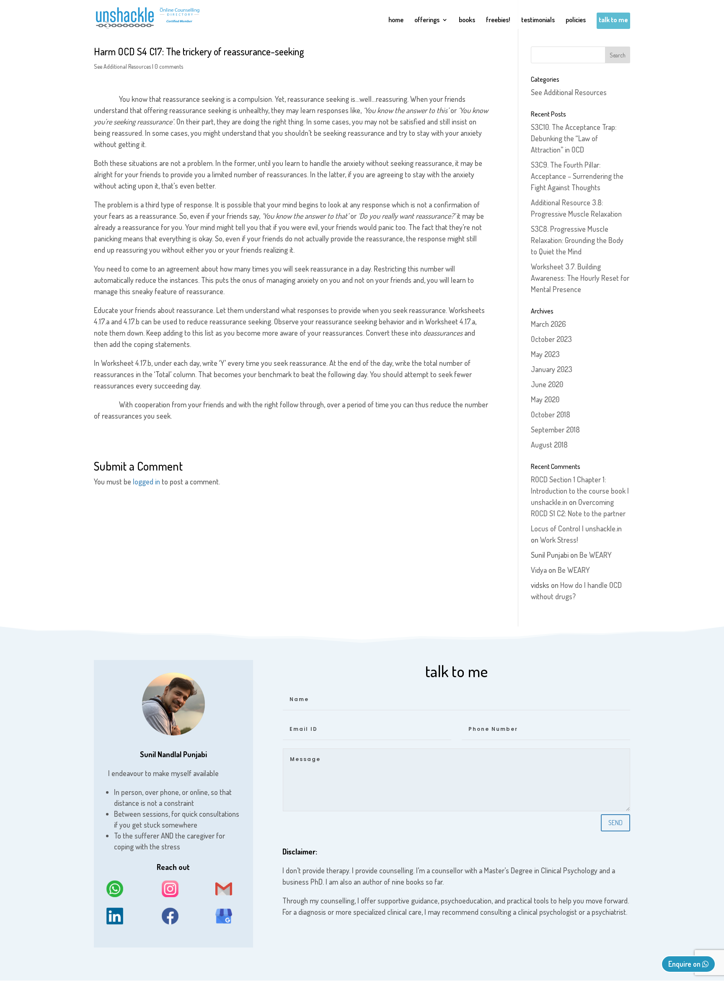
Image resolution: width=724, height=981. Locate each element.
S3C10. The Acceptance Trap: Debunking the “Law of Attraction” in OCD (573, 138)
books (467, 20)
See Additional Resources (122, 66)
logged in (146, 481)
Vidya (539, 570)
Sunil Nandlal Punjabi (173, 754)
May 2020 (545, 399)
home (395, 20)
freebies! (498, 20)
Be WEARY (595, 554)
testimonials (538, 20)
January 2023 (551, 369)
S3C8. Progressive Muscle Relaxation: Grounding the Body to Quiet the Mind (577, 240)
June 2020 (547, 384)
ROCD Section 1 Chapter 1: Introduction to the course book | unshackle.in (580, 491)
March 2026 (548, 324)
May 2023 (545, 354)
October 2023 (551, 339)
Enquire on (685, 963)
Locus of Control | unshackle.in (576, 528)
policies (576, 20)
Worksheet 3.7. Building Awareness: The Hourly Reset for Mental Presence (580, 278)
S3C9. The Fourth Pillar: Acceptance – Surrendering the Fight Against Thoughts (577, 176)
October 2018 (550, 414)
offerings (427, 20)
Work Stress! (559, 539)
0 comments (169, 66)
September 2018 (555, 429)
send (615, 822)
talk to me (613, 20)
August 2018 (549, 444)
